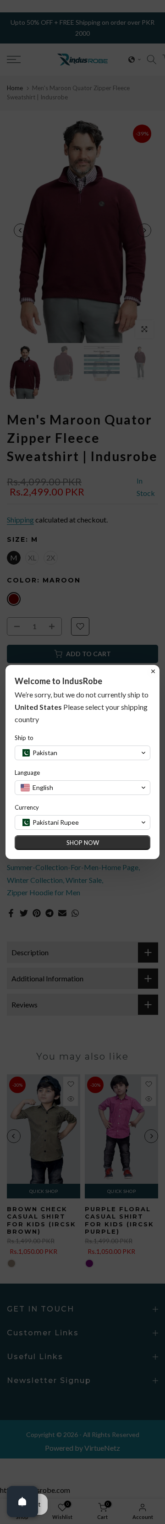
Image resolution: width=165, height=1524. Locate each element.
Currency (27, 807)
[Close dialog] (153, 671)
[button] (82, 753)
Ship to (24, 737)
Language (27, 772)
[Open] (22, 1501)
